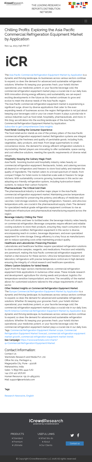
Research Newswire (15, 395)
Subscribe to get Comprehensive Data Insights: (29, 126)
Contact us (75, 443)
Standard (18, 438)
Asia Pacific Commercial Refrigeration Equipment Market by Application (46, 75)
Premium (18, 441)
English (30, 395)
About (47, 441)
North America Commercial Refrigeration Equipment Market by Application (43, 311)
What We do (46, 438)
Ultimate (18, 445)
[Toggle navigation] (85, 21)
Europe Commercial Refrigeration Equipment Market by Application (44, 291)
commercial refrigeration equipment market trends (47, 336)
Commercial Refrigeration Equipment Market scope (36, 330)
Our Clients (46, 445)
